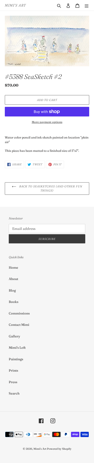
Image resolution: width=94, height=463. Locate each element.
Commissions (19, 313)
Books (13, 302)
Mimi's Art (15, 5)
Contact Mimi (19, 325)
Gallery (14, 336)
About (13, 279)
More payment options (47, 122)
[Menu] (86, 5)
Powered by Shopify (59, 448)
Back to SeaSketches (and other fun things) (50, 188)
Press (13, 382)
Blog (12, 290)
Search (14, 393)
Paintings (16, 359)
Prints (13, 370)
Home (13, 267)
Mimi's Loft (17, 347)
